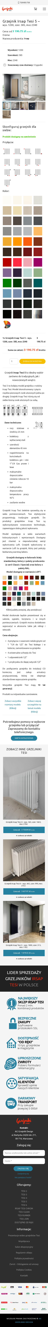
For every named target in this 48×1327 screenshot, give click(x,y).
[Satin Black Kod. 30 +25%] (7, 315)
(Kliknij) (12, 708)
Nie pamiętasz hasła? (23, 1177)
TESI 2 (24, 1191)
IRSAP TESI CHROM (24, 1208)
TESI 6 (24, 1205)
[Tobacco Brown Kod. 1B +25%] (17, 221)
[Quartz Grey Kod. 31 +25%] (17, 315)
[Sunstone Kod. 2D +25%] (7, 221)
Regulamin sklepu (24, 1252)
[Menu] (44, 9)
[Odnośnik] (7, 9)
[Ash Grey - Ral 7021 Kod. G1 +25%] (7, 304)
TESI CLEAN (24, 1212)
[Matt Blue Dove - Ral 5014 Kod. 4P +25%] (17, 294)
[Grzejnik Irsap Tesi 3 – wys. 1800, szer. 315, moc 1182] (24, 903)
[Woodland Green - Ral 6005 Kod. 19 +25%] (17, 284)
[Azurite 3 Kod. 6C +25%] (27, 294)
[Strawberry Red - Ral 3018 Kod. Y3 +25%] (17, 263)
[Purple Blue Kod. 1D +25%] (17, 273)
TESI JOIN (24, 1219)
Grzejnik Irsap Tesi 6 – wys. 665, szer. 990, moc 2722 (23, 885)
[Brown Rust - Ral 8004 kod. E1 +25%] (37, 242)
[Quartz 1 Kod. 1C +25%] (7, 211)
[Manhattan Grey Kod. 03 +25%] (27, 232)
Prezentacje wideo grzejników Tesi (24, 1235)
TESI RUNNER (24, 1215)
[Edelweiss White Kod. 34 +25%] (17, 201)
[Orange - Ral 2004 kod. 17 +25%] (27, 242)
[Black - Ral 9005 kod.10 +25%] (17, 304)
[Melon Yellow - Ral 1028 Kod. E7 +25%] (17, 242)
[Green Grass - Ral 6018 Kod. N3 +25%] (7, 284)
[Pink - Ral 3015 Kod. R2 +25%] (27, 263)
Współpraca (24, 1241)
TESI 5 (24, 1201)
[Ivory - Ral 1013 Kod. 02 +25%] (17, 211)
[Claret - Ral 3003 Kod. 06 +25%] (27, 252)
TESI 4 (24, 1198)
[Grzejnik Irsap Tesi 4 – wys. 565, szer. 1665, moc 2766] (24, 759)
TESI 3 (24, 1194)
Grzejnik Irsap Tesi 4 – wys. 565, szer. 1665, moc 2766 (23, 823)
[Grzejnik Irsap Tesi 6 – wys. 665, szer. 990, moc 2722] (24, 841)
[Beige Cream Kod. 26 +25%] (37, 232)
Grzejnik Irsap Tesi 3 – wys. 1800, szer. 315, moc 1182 (23, 946)
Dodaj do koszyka (32, 361)
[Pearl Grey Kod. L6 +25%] (7, 232)
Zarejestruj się (23, 1174)
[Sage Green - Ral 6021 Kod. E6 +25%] (37, 273)
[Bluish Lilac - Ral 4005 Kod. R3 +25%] (7, 273)
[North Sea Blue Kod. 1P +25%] (37, 284)
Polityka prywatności (24, 1258)
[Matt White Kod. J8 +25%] (27, 201)
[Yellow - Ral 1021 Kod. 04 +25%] (7, 242)
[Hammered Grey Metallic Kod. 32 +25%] (27, 315)
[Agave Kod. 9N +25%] (27, 284)
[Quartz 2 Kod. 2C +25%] (37, 211)
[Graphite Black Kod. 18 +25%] (37, 304)
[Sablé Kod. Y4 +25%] (27, 211)
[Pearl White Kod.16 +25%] (37, 201)
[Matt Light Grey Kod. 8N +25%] (17, 232)
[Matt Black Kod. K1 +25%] (27, 304)
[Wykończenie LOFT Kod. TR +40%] (37, 315)
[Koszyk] (35, 9)
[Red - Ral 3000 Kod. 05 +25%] (7, 263)
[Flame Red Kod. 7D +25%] (37, 252)
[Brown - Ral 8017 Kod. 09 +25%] (17, 252)
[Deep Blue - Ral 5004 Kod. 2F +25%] (37, 294)
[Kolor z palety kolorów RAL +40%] (7, 325)
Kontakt (24, 1275)
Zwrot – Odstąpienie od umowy (24, 1264)
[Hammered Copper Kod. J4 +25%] (7, 252)
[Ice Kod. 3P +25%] (27, 273)
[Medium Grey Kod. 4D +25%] (37, 221)
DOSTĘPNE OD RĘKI (24, 1222)
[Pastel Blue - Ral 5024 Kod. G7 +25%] (7, 294)
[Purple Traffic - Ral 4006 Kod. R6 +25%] (37, 263)
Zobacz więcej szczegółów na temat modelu (34, 704)
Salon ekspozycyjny (24, 1247)
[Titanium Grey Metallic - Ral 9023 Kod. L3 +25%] (27, 221)
